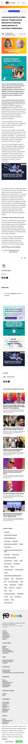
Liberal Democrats (8, 569)
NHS (5, 581)
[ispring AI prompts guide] (14, 179)
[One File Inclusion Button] (14, 343)
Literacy (6, 572)
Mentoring (6, 578)
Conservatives (7, 547)
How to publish (5, 702)
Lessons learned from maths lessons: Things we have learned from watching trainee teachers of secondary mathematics (13, 101)
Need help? (4, 711)
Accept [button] (19, 741)
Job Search (5, 662)
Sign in (23, 3)
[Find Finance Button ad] (14, 313)
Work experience (8, 602)
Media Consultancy (6, 685)
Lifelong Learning (19, 569)
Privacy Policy (5, 637)
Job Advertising (6, 683)
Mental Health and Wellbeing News (12, 575)
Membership (5, 710)
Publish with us (5, 635)
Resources (15, 252)
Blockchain (15, 541)
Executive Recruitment (7, 661)
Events (3, 707)
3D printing (6, 532)
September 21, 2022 (10, 34)
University (6, 599)
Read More (4, 739)
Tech (11, 596)
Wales (12, 599)
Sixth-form (11, 587)
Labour (12, 566)
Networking (5, 723)
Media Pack (5, 681)
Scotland (20, 584)
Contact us (4, 632)
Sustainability (20, 593)
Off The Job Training (13, 581)
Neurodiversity (19, 578)
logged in (13, 293)
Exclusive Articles (6, 670)
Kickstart (6, 566)
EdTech (4, 647)
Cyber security (15, 554)
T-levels (6, 596)
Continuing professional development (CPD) (13, 550)
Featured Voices (6, 671)
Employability (5, 648)
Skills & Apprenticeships (8, 651)
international (17, 563)
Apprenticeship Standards (10, 535)
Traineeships (18, 596)
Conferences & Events (7, 720)
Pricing (3, 679)
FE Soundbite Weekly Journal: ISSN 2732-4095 (13, 672)
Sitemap (4, 639)
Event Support (5, 686)
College (21, 544)
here (22, 244)
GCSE (21, 560)
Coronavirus (7, 554)
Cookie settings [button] (9, 741)
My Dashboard (5, 706)
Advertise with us (6, 636)
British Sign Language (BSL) (10, 544)
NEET (12, 578)
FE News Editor (9, 33)
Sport (5, 590)
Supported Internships (9, 593)
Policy (21, 581)
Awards (4, 718)
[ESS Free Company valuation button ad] (14, 328)
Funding (16, 560)
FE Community (5, 633)
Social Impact (5, 653)
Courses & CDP (5, 721)
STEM (10, 590)
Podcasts (4, 693)
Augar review (7, 541)
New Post (4, 705)
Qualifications (13, 584)
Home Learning (7, 563)
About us (4, 630)
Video (3, 695)
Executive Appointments (8, 660)
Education (4, 646)
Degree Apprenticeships (10, 557)
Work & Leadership (6, 650)
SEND (5, 587)
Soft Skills (18, 587)
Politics (5, 584)
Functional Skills (8, 560)
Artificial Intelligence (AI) (10, 538)
